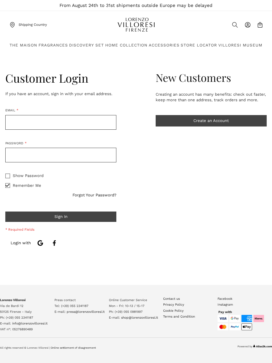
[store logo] (136, 25)
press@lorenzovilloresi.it (86, 312)
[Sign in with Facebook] (54, 243)
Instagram (225, 304)
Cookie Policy (173, 311)
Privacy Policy (173, 304)
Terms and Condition (179, 316)
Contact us (171, 299)
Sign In (247, 25)
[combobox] (224, 26)
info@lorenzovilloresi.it (30, 323)
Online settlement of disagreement (73, 347)
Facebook (225, 299)
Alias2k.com (264, 346)
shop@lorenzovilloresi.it (139, 317)
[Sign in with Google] (40, 243)
